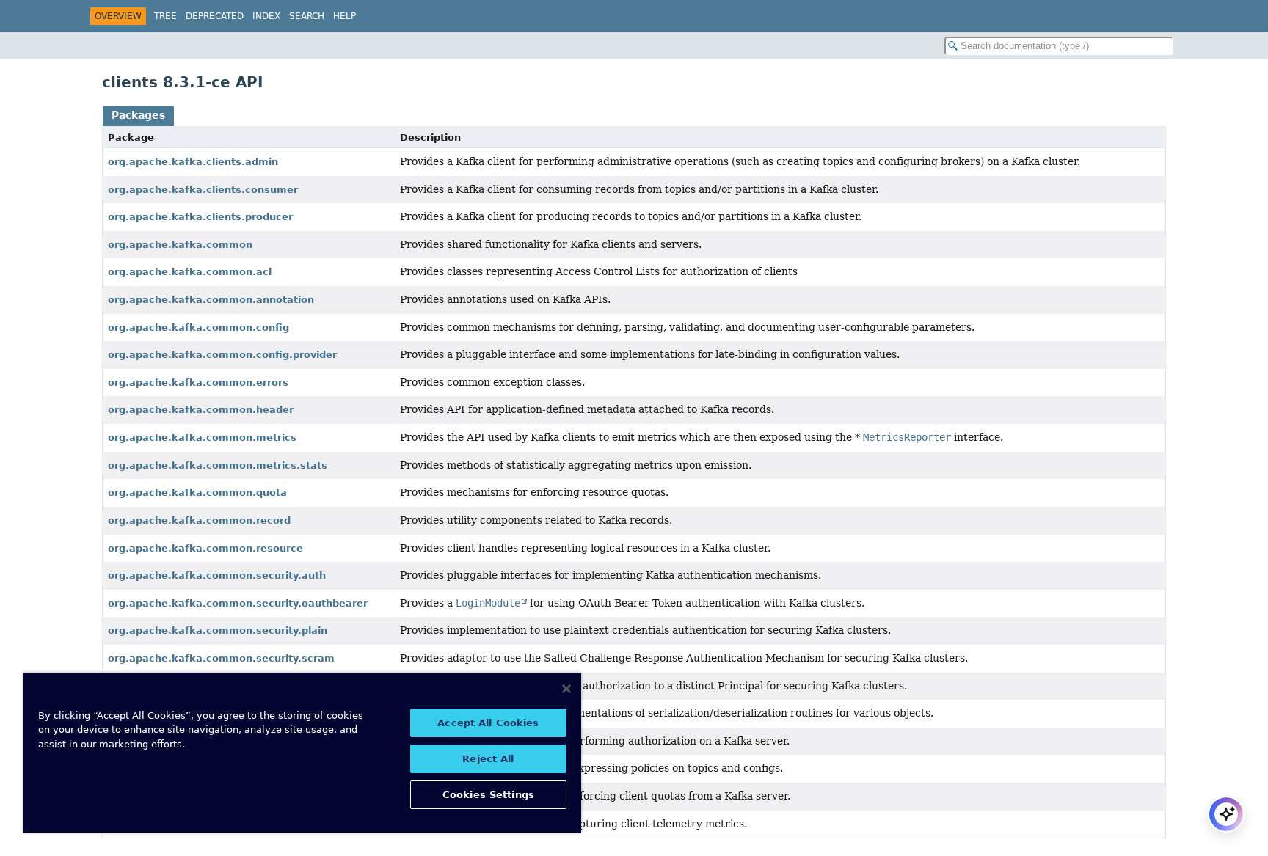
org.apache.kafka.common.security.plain (217, 630)
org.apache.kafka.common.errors (198, 382)
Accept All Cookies (488, 722)
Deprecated (215, 16)
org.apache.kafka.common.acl (190, 271)
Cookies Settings (488, 794)
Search (306, 16)
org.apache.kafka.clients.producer (200, 216)
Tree (165, 16)
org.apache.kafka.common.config (198, 327)
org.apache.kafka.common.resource (205, 548)
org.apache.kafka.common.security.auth (217, 575)
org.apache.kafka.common (180, 244)
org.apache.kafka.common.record (199, 520)
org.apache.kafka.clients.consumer (203, 189)
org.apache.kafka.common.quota (197, 492)
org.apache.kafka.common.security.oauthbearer (238, 603)
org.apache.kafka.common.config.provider (222, 354)
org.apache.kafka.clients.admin (193, 161)
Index (266, 16)
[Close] (566, 688)
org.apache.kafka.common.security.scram (221, 658)
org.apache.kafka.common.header (201, 409)
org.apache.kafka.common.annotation (211, 299)
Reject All (488, 758)
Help (344, 16)
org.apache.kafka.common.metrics (202, 437)
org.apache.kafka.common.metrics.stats (217, 465)
